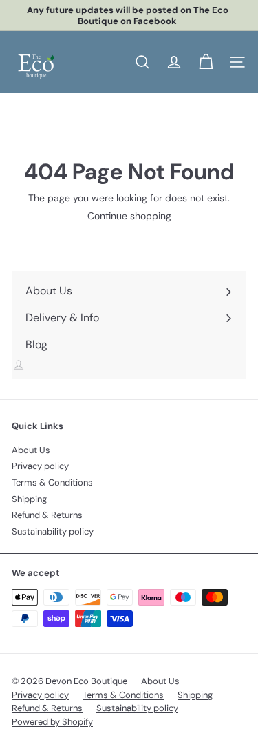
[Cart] (206, 62)
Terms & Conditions (52, 482)
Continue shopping (129, 216)
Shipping (29, 499)
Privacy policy (40, 466)
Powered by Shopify (52, 722)
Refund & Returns (47, 515)
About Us (31, 450)
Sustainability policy (53, 531)
